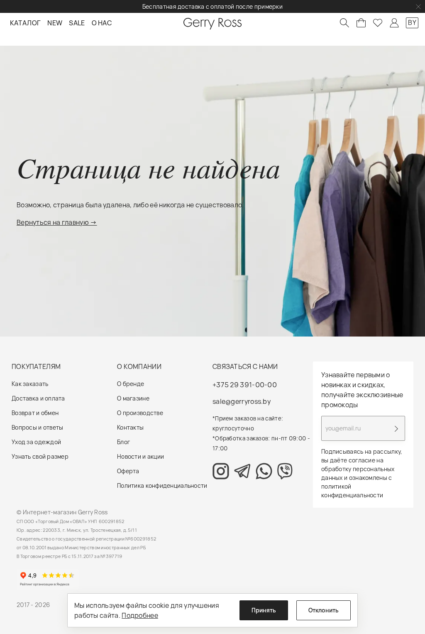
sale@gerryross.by (241, 401)
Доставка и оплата (38, 398)
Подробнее (140, 615)
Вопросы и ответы (37, 427)
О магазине (133, 398)
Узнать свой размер (40, 456)
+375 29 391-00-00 (244, 384)
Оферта (128, 471)
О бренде (130, 384)
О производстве (140, 413)
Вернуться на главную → (57, 222)
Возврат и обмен (35, 413)
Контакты (130, 427)
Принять (264, 610)
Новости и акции (140, 456)
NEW (54, 22)
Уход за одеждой (36, 442)
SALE (77, 22)
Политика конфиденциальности (162, 485)
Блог (123, 442)
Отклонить (323, 610)
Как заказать (30, 384)
